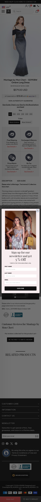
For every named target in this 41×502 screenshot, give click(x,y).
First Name (8, 266)
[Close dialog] (37, 210)
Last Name (8, 273)
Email (6, 280)
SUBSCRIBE (20, 288)
